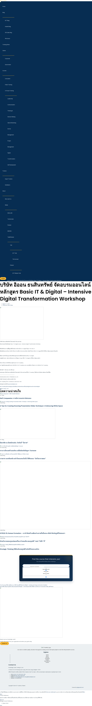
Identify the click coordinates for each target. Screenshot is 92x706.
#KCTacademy (3, 386)
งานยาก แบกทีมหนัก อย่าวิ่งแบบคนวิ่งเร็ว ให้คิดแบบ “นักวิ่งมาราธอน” (23, 458)
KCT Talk (15, 253)
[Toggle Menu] (8, 16)
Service (9, 128)
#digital (38, 386)
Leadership (10, 98)
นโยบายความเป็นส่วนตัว (51, 692)
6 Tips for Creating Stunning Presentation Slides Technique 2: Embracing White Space (31, 406)
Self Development (12, 165)
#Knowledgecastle (10, 386)
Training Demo (6, 44)
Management (11, 134)
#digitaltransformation (31, 386)
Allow (1, 694)
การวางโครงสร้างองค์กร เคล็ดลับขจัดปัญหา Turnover (18, 450)
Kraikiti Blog (8, 26)
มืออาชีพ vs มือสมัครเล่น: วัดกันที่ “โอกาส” (14, 442)
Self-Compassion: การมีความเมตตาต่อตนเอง (15, 398)
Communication (11, 104)
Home (4, 6)
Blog (4, 12)
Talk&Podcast (11, 237)
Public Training (8, 84)
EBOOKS (9, 231)
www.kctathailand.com (12, 384)
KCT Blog (7, 20)
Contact (47, 662)
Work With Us (47, 661)
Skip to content (3, 0)
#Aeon (22, 386)
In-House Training (9, 90)
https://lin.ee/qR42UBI (20, 675)
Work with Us (8, 199)
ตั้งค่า (84, 692)
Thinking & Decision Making (11, 113)
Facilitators (7, 185)
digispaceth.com (80, 687)
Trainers (5, 171)
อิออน (11, 305)
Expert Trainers (8, 179)
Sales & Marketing (12, 122)
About (4, 191)
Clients (4, 50)
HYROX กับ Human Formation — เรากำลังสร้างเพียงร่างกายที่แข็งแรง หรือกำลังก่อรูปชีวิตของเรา (32, 533)
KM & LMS (10, 213)
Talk (11, 245)
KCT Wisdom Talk (17, 273)
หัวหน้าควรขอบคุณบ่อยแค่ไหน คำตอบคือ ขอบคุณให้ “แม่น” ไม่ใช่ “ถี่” (22, 541)
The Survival (15, 259)
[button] (3, 278)
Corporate (7, 58)
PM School (7, 38)
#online (19, 386)
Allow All (1, 699)
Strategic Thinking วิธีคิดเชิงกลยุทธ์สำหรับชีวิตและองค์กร (19, 549)
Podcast (9, 225)
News (8, 305)
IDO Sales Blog (8, 32)
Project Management (11, 144)
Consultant (7, 78)
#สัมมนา (16, 386)
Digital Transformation (11, 156)
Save (1, 705)
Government (8, 64)
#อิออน (25, 386)
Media (6, 205)
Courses (4, 70)
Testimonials (11, 219)
